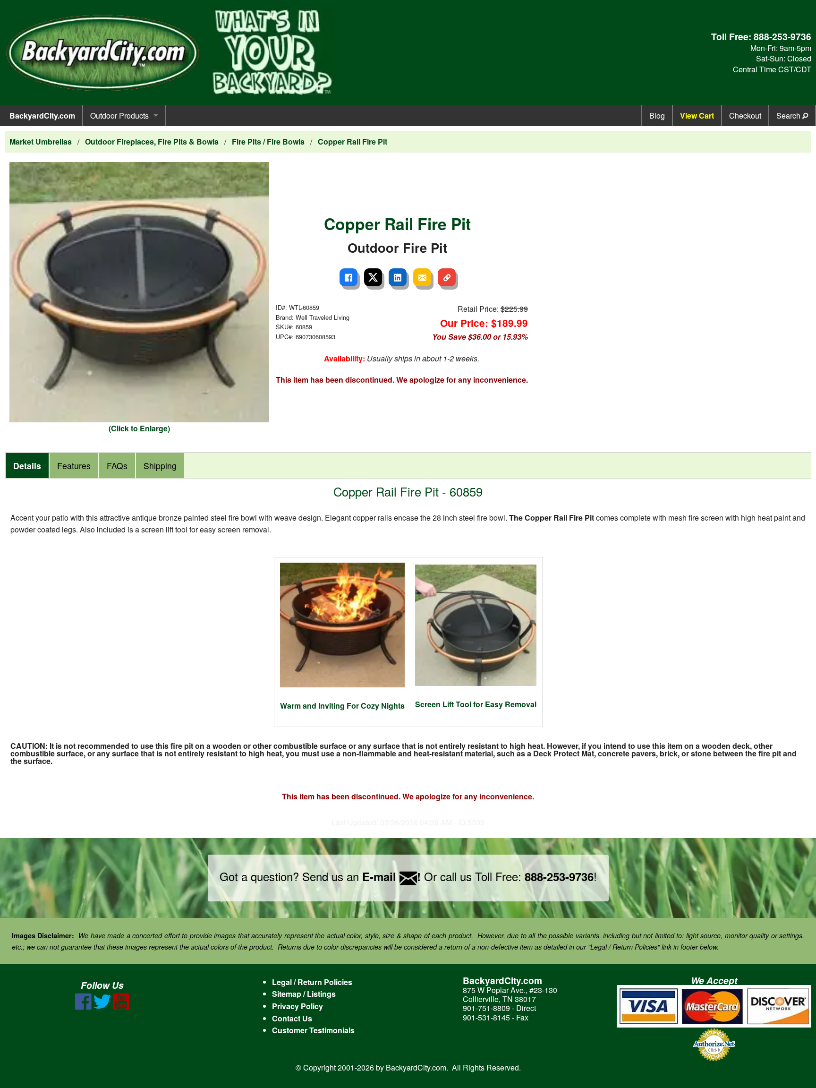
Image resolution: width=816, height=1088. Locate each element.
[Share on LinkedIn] (398, 277)
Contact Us (292, 1018)
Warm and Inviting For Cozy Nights (342, 705)
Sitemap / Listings (304, 993)
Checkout (745, 115)
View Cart (697, 115)
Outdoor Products (119, 115)
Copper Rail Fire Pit (352, 141)
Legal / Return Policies (312, 982)
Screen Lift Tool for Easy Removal (475, 704)
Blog (657, 115)
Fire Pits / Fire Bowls (268, 141)
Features (74, 465)
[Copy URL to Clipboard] (447, 277)
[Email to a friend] (422, 277)
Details (27, 465)
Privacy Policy (297, 1006)
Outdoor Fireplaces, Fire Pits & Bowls (152, 141)
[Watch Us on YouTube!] (121, 1007)
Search (789, 115)
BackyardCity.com (42, 115)
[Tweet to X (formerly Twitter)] (373, 277)
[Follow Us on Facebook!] (83, 1007)
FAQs (117, 465)
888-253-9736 (782, 36)
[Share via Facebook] (348, 277)
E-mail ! (391, 876)
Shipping (160, 465)
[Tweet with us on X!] (102, 1007)
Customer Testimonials (313, 1030)
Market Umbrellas (40, 141)
